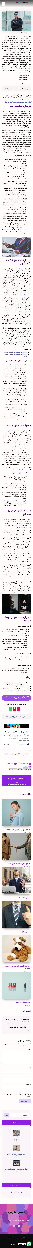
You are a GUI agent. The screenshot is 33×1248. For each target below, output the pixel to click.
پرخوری (15, 294)
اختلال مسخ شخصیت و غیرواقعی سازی (16, 1169)
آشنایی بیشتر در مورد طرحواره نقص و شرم (15, 352)
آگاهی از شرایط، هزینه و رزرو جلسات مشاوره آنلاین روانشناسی (16, 697)
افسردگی (7, 300)
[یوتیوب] (17, 2)
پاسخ (28, 1030)
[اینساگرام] (21, 1192)
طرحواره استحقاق (12, 769)
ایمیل (29, 1076)
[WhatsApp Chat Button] (29, 1243)
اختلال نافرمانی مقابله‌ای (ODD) (16, 1154)
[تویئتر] (19, 2)
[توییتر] (11, 1192)
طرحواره (25, 766)
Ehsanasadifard (23, 763)
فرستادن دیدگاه (25, 1101)
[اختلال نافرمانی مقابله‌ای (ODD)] (16, 1148)
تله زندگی (25, 769)
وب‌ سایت (28, 1084)
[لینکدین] (15, 2)
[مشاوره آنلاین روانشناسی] (26, 2)
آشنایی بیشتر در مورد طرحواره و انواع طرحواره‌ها (18, 102)
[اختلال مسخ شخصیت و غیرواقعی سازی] (16, 1163)
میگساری (26, 294)
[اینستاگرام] (20, 2)
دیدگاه (29, 1049)
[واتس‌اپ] (14, 2)
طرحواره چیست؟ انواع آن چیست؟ (16, 716)
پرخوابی (16, 1139)
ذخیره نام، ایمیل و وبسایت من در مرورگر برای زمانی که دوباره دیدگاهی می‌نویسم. (16, 1095)
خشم (9, 298)
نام (30, 1067)
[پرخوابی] (16, 1133)
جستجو (6, 1115)
